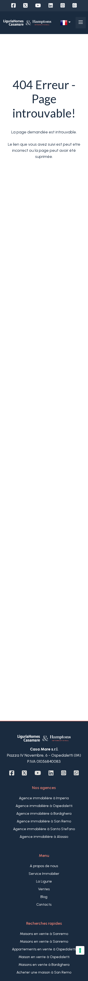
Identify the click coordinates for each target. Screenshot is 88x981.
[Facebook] (13, 5)
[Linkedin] (51, 5)
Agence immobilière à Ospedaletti (44, 806)
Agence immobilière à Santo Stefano (44, 829)
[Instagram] (62, 5)
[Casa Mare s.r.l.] (27, 22)
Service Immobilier (44, 873)
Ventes (44, 889)
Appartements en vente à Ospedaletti (44, 949)
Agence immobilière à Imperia (44, 798)
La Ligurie (44, 881)
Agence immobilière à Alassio (44, 836)
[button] (65, 22)
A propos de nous (44, 866)
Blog (43, 897)
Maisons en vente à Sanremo (44, 934)
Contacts (43, 904)
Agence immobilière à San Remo (44, 821)
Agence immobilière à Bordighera (44, 813)
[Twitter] (25, 5)
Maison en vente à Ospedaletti (44, 957)
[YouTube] (38, 5)
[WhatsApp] (74, 5)
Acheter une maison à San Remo (43, 972)
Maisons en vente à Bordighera (44, 964)
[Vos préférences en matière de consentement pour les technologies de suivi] (80, 950)
